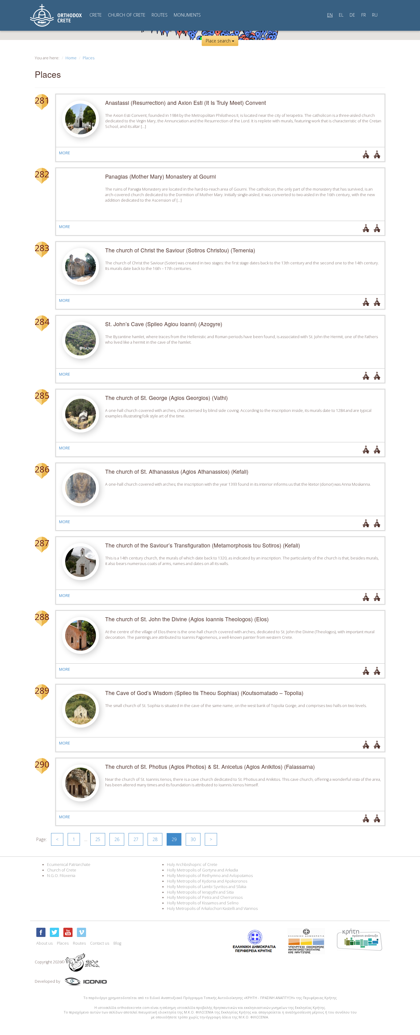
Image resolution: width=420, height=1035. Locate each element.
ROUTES (160, 15)
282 (42, 174)
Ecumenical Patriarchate (68, 864)
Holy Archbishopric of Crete (192, 864)
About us (44, 943)
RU (375, 15)
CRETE (95, 15)
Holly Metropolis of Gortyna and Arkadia (202, 870)
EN (330, 15)
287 (42, 543)
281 (42, 100)
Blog (117, 943)
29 (174, 839)
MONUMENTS (187, 15)
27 (135, 839)
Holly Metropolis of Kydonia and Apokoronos (207, 881)
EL (341, 15)
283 (42, 248)
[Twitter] (54, 932)
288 (42, 616)
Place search (219, 41)
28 (155, 839)
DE (352, 15)
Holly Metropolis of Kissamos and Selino (203, 903)
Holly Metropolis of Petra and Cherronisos (205, 897)
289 (42, 690)
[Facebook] (41, 932)
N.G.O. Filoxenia (61, 875)
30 (193, 839)
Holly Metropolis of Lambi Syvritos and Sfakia (206, 886)
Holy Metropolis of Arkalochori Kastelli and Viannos (212, 908)
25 (97, 839)
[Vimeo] (81, 932)
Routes (79, 943)
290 (42, 764)
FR (363, 15)
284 (42, 321)
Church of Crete (61, 870)
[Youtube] (68, 932)
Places (88, 58)
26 (116, 839)
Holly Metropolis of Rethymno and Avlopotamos (210, 875)
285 (42, 395)
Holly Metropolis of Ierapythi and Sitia (200, 892)
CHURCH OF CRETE (126, 15)
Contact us (99, 943)
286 (42, 469)
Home (71, 58)
